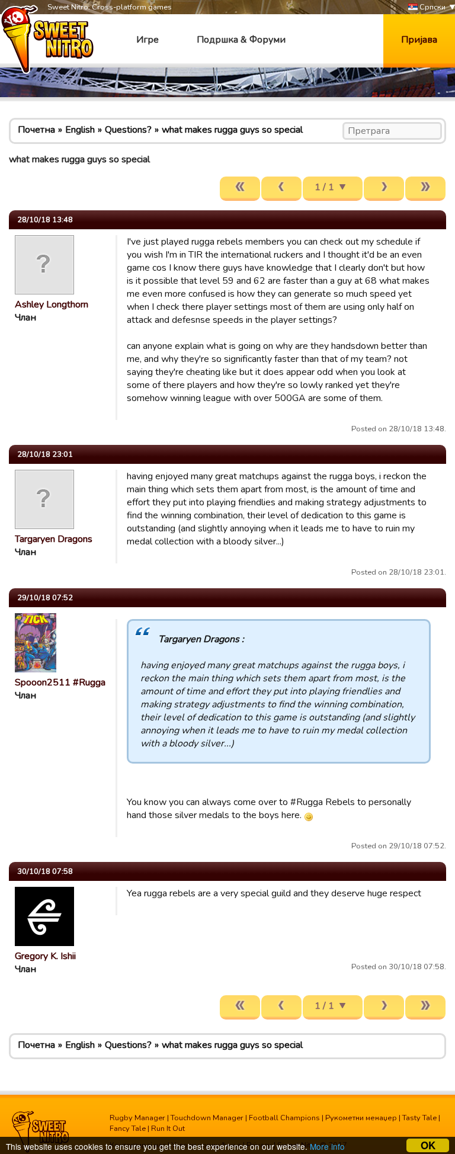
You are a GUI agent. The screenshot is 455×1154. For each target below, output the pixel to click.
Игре (147, 39)
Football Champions (284, 1118)
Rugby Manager (137, 1118)
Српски (432, 7)
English (80, 129)
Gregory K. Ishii (45, 956)
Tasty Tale (419, 1118)
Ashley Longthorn (51, 304)
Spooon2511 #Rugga (60, 682)
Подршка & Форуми (241, 39)
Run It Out (168, 1128)
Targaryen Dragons (53, 539)
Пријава (419, 39)
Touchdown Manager (207, 1118)
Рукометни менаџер (361, 1118)
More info (327, 1146)
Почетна (36, 129)
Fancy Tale (128, 1128)
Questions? (128, 129)
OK (428, 1145)
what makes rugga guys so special (232, 129)
